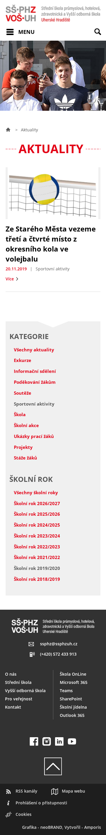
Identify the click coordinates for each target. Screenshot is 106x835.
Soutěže (22, 393)
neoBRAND (51, 827)
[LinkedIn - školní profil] (59, 741)
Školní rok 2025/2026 (37, 514)
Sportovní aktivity (34, 404)
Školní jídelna (73, 707)
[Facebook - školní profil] (34, 741)
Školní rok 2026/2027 (37, 503)
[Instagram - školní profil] (46, 741)
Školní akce (26, 425)
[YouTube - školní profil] (72, 741)
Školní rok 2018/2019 (37, 579)
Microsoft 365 (73, 682)
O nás (10, 674)
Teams (66, 690)
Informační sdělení (35, 371)
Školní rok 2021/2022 (37, 557)
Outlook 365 (72, 715)
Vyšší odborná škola (25, 690)
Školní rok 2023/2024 (37, 536)
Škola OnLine (73, 674)
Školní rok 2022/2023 (37, 547)
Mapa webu (73, 791)
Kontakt (13, 707)
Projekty (23, 447)
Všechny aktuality (34, 350)
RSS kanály (26, 791)
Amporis (92, 827)
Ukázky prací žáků (34, 436)
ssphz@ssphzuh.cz (58, 643)
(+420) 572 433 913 (58, 654)
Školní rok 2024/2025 (37, 525)
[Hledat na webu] (100, 36)
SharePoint (71, 699)
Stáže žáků (25, 458)
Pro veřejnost (18, 699)
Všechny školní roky (36, 492)
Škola (20, 414)
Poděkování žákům (35, 382)
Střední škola (18, 682)
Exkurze (22, 360)
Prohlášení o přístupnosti (41, 803)
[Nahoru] (53, 766)
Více (10, 279)
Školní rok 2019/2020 (37, 568)
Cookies (24, 814)
